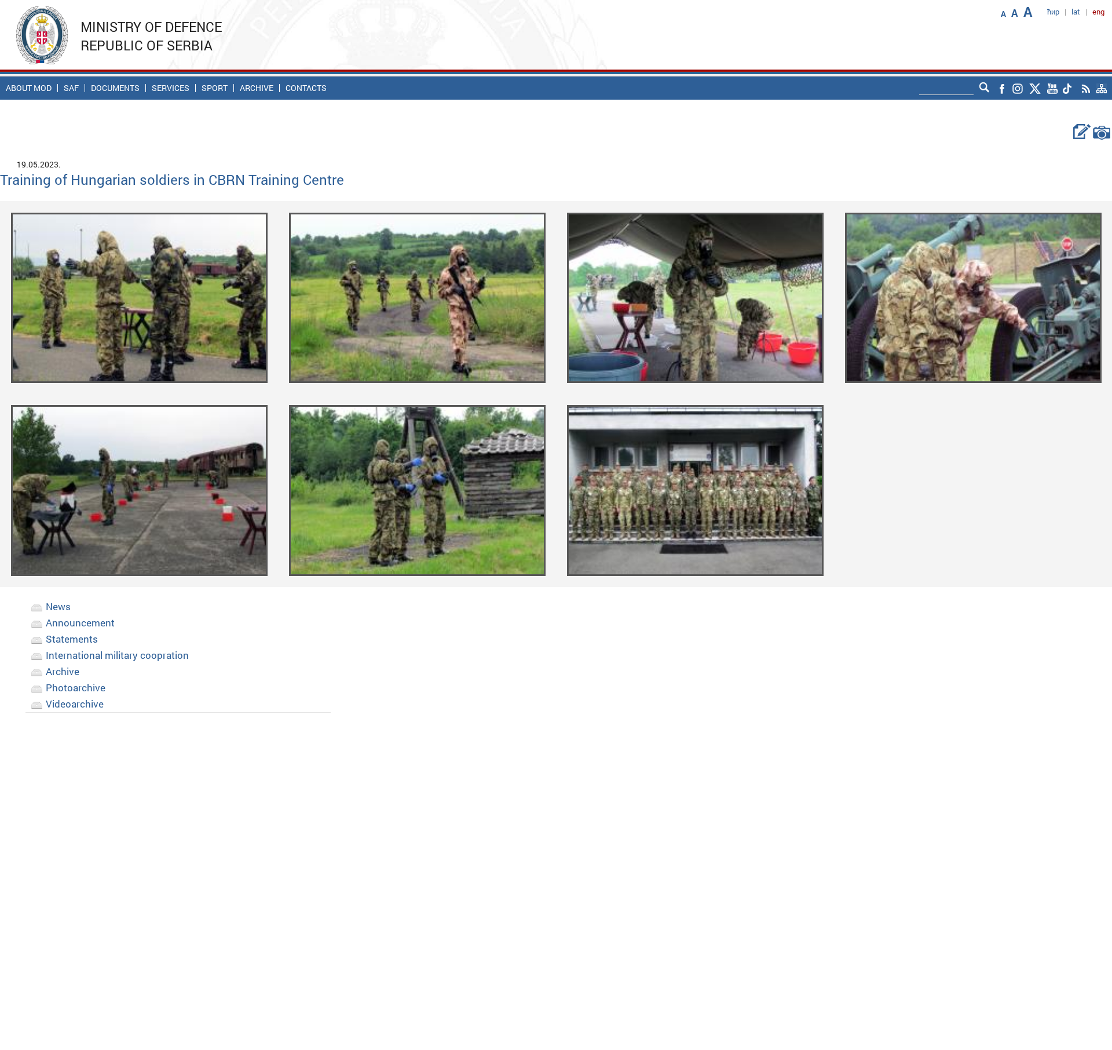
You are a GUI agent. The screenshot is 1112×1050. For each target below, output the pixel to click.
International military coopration (117, 655)
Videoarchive (75, 703)
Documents (115, 88)
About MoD (29, 88)
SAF (71, 88)
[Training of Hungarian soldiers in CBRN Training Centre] (139, 296)
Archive (256, 88)
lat (1075, 11)
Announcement (80, 622)
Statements (72, 639)
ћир (1053, 11)
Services (170, 88)
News (58, 606)
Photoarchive (75, 687)
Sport (215, 88)
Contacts (306, 88)
